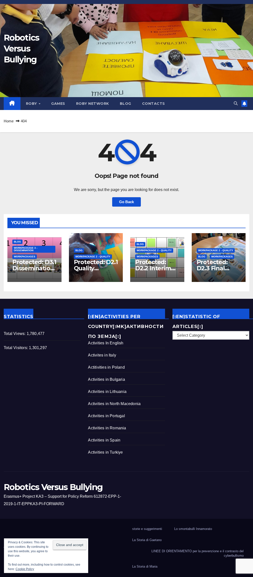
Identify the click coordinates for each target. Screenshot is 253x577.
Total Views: (15, 333)
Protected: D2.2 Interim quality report (155, 268)
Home (9, 121)
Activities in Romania (107, 428)
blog (125, 103)
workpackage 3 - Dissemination (25, 249)
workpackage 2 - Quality (92, 256)
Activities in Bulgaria (106, 379)
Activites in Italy (102, 355)
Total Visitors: (16, 348)
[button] (236, 103)
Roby (32, 103)
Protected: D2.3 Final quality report (216, 268)
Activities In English (105, 343)
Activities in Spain (104, 440)
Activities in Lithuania (107, 391)
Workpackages (24, 256)
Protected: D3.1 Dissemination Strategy (34, 268)
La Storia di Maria (144, 566)
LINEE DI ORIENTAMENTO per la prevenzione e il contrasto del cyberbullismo (197, 553)
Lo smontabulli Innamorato (193, 529)
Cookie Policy (25, 569)
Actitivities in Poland (106, 367)
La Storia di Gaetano (147, 540)
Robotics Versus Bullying (21, 48)
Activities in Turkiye (105, 452)
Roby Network (92, 103)
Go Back (126, 202)
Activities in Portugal (106, 416)
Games (58, 103)
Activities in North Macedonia (114, 404)
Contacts (153, 103)
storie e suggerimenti (147, 529)
